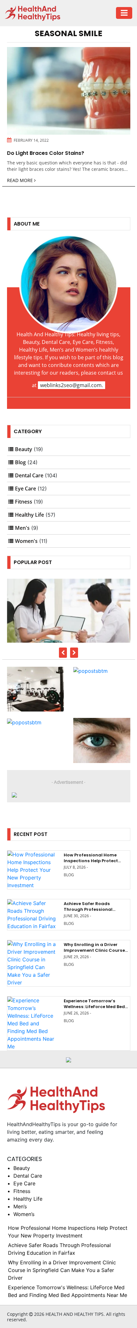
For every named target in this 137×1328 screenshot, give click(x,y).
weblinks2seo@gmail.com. (71, 385)
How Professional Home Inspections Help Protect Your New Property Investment (91, 864)
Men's (22, 527)
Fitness (23, 501)
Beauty (23, 449)
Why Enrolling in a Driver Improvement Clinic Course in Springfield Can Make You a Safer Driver (95, 953)
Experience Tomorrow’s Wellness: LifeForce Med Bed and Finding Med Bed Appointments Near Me (94, 1010)
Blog (20, 462)
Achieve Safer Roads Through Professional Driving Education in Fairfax (95, 909)
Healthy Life (29, 514)
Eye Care (25, 488)
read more (20, 180)
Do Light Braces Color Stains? (45, 153)
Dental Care (29, 475)
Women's (26, 541)
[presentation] (63, 653)
